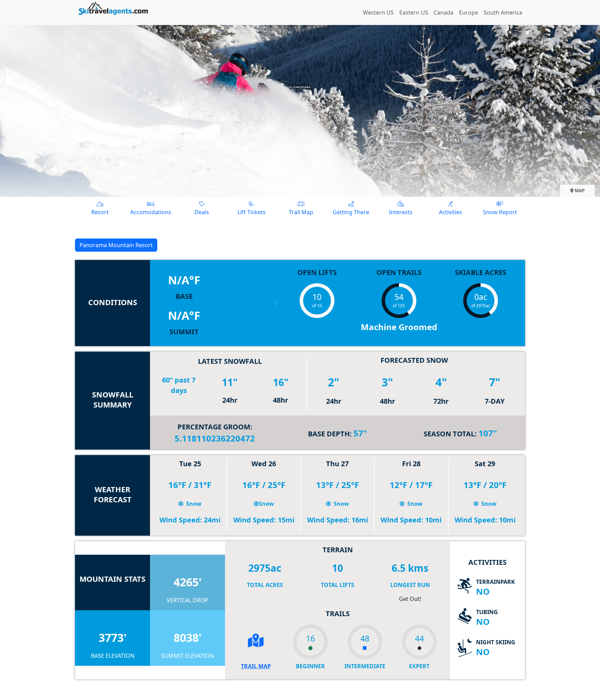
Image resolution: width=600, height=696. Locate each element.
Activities (450, 212)
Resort (100, 212)
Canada (443, 12)
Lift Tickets (252, 212)
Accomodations (150, 212)
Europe (468, 12)
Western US (378, 12)
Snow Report (500, 212)
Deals (201, 212)
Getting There (351, 212)
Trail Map (301, 212)
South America (503, 12)
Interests (400, 212)
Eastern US (413, 12)
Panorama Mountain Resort (116, 245)
